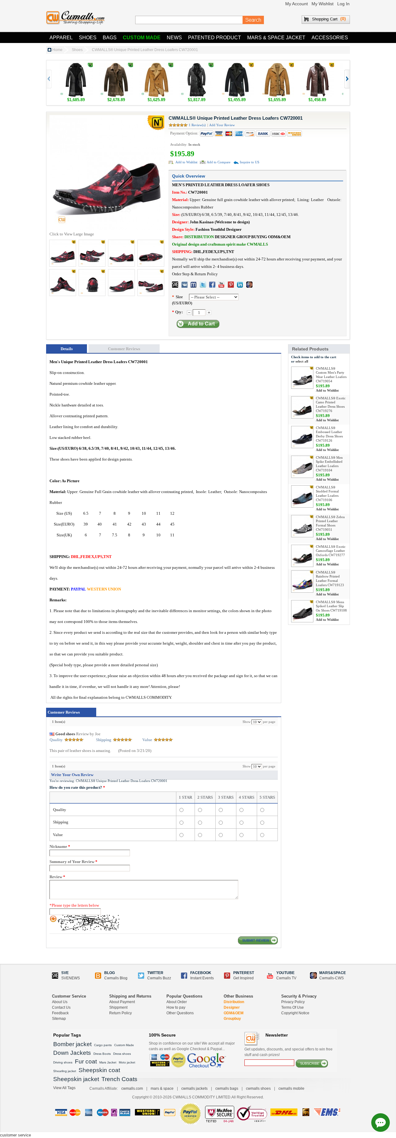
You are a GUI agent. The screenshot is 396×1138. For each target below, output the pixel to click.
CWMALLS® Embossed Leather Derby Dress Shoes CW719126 (329, 434)
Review (57, 876)
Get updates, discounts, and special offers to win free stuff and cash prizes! (288, 1052)
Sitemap (59, 1018)
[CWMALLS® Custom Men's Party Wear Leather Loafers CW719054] (302, 378)
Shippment (118, 1007)
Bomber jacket (72, 1044)
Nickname (60, 846)
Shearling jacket (64, 1071)
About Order (176, 1002)
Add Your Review (222, 125)
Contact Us (61, 1007)
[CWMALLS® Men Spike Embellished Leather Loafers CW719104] (302, 467)
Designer (232, 1007)
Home (57, 50)
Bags (110, 37)
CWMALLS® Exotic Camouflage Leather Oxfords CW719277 (331, 551)
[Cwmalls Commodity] (75, 18)
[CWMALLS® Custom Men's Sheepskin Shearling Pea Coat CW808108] (237, 65)
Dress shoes (122, 1053)
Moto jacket (127, 1062)
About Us (59, 1002)
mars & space (162, 1088)
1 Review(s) (197, 125)
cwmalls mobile (291, 1088)
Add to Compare (218, 162)
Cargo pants (103, 1045)
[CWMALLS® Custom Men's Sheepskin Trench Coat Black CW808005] (76, 65)
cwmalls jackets (194, 1088)
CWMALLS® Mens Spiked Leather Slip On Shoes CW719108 (331, 606)
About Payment (122, 1002)
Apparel (61, 37)
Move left (346, 79)
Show (247, 722)
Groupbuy (232, 1018)
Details (67, 348)
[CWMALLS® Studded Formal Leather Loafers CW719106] (302, 496)
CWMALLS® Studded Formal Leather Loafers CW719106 (327, 493)
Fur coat (86, 1061)
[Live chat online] (380, 1122)
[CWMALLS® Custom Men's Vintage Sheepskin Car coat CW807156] (277, 65)
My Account (296, 3)
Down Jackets (72, 1053)
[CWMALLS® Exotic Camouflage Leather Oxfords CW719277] (302, 556)
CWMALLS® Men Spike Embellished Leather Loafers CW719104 (329, 464)
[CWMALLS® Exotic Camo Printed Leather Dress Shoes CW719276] (302, 407)
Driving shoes (62, 1062)
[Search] (253, 20)
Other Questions (180, 1013)
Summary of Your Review (73, 861)
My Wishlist (323, 3)
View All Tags (64, 1088)
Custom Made (142, 37)
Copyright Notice (295, 1013)
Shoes (88, 37)
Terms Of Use (292, 1007)
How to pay (175, 1007)
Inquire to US (249, 162)
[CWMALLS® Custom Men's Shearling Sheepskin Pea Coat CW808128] (156, 65)
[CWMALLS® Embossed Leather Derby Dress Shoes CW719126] (302, 437)
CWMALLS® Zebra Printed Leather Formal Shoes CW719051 (330, 523)
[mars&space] (249, 284)
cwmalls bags (226, 1088)
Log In (343, 3)
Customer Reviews (124, 348)
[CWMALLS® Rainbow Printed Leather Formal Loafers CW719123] (302, 581)
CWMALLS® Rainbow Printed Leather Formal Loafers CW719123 (330, 578)
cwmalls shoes (258, 1088)
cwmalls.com (132, 1088)
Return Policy (120, 1013)
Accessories (330, 37)
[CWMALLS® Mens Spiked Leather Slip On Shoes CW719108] (302, 611)
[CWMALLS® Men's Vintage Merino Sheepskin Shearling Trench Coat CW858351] (116, 65)
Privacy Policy (293, 1002)
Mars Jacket (107, 1062)
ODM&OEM (233, 1013)
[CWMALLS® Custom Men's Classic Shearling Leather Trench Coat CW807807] (317, 65)
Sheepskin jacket (76, 1079)
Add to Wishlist (186, 162)
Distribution (234, 1002)
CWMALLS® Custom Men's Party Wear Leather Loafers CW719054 (331, 375)
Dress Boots (102, 1053)
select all (301, 361)
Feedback (60, 1013)
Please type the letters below (74, 905)
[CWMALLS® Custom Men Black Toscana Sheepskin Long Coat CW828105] (196, 65)
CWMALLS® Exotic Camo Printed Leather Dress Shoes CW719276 (331, 404)
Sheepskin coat (99, 1070)
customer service (15, 1135)
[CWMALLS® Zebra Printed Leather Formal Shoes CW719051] (302, 526)
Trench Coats (119, 1079)
